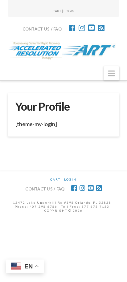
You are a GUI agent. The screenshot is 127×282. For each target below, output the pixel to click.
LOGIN (68, 11)
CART (56, 11)
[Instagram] (82, 27)
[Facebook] (72, 27)
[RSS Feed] (101, 27)
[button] (111, 73)
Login (70, 179)
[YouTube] (91, 27)
